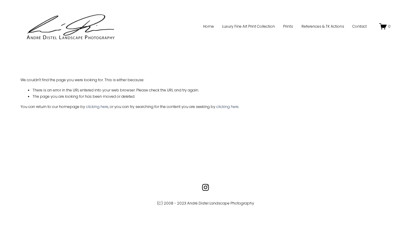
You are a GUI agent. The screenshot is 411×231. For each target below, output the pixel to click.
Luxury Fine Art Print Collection (248, 26)
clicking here (97, 106)
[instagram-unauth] (205, 187)
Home (208, 26)
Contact (359, 26)
